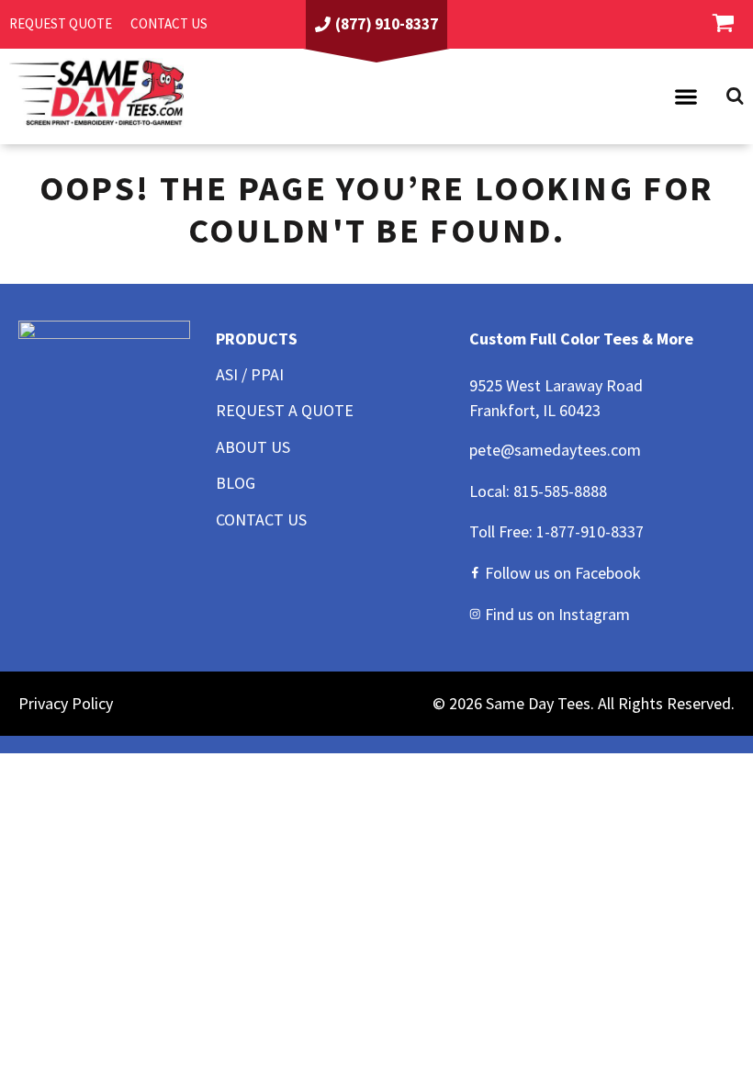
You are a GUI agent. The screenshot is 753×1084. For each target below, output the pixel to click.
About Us (253, 446)
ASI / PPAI (250, 374)
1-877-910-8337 (590, 531)
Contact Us (261, 519)
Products (257, 338)
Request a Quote (285, 410)
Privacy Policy (65, 703)
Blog (235, 482)
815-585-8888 (560, 491)
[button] (686, 96)
